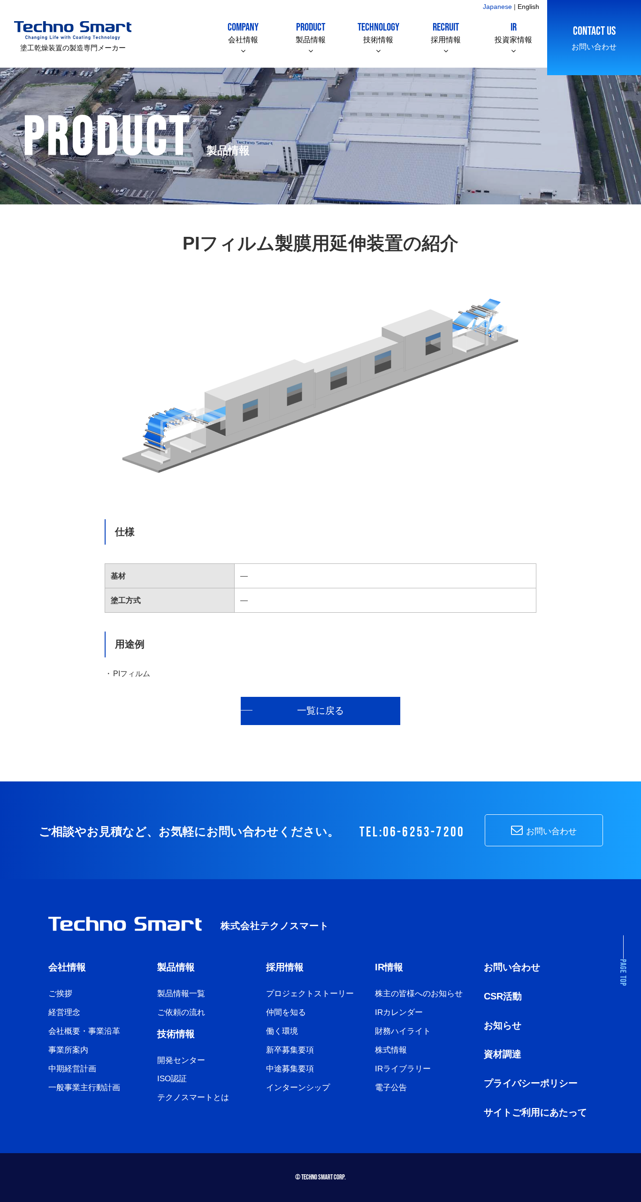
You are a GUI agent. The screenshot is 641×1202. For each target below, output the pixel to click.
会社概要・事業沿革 (84, 1031)
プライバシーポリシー (531, 1083)
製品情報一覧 (181, 993)
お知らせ (502, 1025)
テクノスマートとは (193, 1097)
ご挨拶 (60, 993)
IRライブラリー (403, 1068)
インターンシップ (298, 1087)
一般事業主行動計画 (84, 1087)
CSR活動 (503, 996)
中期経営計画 (72, 1068)
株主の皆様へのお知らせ (419, 993)
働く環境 (282, 1031)
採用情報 (446, 32)
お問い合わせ (594, 37)
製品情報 (311, 32)
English (528, 6)
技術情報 (378, 32)
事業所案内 (68, 1050)
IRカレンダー (399, 1012)
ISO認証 (172, 1078)
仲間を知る (286, 1012)
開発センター (181, 1060)
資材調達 (502, 1054)
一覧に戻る (320, 710)
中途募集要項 (290, 1068)
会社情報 (243, 32)
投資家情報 (513, 32)
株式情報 (391, 1050)
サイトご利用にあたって (535, 1112)
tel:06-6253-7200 (412, 832)
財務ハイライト (403, 1031)
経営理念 (64, 1012)
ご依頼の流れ (181, 1012)
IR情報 (389, 967)
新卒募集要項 (290, 1050)
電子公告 (391, 1087)
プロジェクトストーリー (310, 993)
